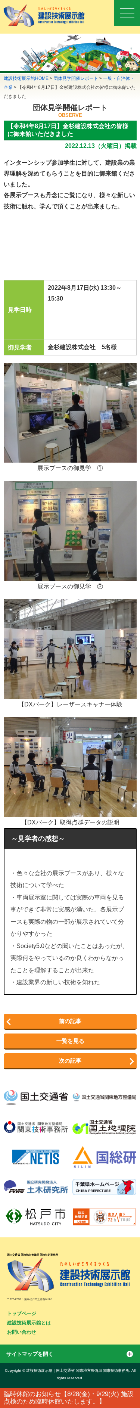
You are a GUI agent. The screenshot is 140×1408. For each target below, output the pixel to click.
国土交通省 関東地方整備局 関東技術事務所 (32, 1254)
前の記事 (70, 1021)
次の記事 (70, 1060)
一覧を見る (70, 1041)
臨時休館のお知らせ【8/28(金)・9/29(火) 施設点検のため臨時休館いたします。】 (69, 1397)
